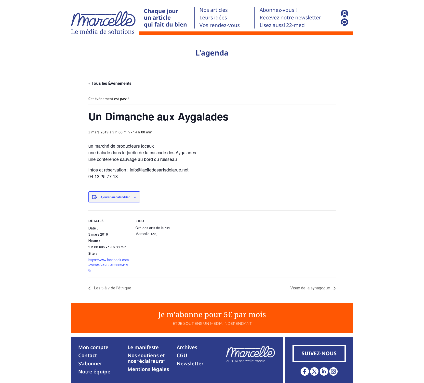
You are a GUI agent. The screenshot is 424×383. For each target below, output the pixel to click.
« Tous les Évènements (110, 83)
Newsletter (190, 363)
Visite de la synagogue (310, 288)
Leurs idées (213, 17)
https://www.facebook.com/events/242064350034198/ (108, 264)
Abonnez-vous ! (278, 9)
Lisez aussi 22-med (282, 25)
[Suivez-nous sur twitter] (314, 371)
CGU (182, 355)
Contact (87, 355)
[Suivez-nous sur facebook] (305, 371)
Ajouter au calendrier (115, 197)
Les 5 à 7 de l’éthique (112, 288)
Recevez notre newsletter (290, 17)
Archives (187, 347)
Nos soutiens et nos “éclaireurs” (146, 358)
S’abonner (90, 363)
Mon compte (93, 347)
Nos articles (213, 9)
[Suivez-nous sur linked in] (324, 371)
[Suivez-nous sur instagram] (333, 371)
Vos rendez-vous (219, 25)
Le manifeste (143, 347)
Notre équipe (94, 371)
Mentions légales (148, 369)
